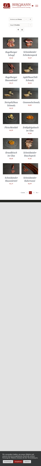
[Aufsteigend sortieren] (30, 19)
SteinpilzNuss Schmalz (11, 104)
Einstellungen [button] (8, 461)
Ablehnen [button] (27, 461)
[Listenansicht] (22, 30)
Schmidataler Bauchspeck (29, 154)
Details (11, 45)
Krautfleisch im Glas (11, 154)
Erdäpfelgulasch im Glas (31, 129)
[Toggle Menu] (36, 6)
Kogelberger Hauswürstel (11, 79)
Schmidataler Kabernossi (29, 179)
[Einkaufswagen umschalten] (32, 6)
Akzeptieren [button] (18, 461)
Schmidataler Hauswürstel (11, 179)
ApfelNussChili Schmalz (30, 79)
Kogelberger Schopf (11, 53)
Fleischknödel (11, 127)
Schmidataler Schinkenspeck (30, 53)
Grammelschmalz (31, 102)
